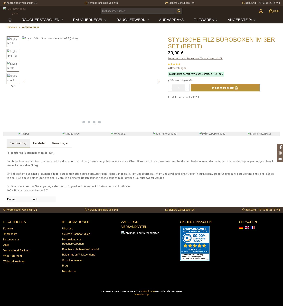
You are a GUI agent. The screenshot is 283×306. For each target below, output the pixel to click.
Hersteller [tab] (39, 143)
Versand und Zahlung (16, 250)
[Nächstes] (158, 81)
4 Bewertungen (177, 68)
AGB (6, 245)
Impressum (10, 234)
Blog (65, 265)
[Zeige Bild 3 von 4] (94, 122)
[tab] (18, 143)
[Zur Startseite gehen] (15, 11)
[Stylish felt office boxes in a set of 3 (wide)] (91, 77)
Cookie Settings (141, 294)
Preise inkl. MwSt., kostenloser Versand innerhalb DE (195, 58)
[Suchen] (178, 11)
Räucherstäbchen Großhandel (80, 249)
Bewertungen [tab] (60, 143)
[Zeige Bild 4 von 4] (99, 122)
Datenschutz (11, 239)
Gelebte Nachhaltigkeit (76, 234)
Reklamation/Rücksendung (78, 254)
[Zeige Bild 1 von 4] (83, 122)
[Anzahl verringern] (170, 87)
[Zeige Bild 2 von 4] (89, 122)
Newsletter (69, 271)
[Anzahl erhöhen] (187, 87)
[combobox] (138, 11)
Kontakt (8, 228)
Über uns (67, 228)
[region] (84, 81)
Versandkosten (148, 291)
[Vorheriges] (24, 81)
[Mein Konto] (261, 11)
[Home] (10, 19)
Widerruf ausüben (14, 261)
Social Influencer (72, 260)
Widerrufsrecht (12, 255)
